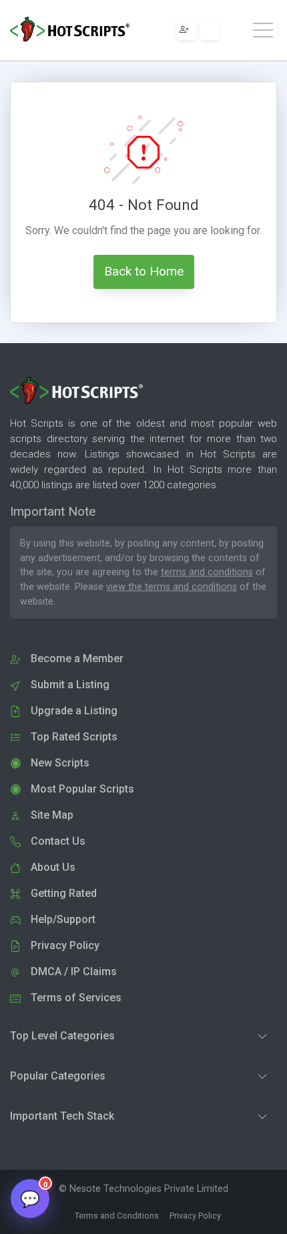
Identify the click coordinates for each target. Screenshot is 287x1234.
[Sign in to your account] (210, 30)
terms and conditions (207, 572)
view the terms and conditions (171, 587)
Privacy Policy (195, 1216)
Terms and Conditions (117, 1216)
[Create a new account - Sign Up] (186, 30)
